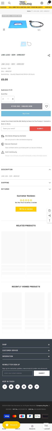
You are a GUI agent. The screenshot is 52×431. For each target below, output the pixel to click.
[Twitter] (36, 386)
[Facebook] (4, 386)
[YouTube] (30, 386)
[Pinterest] (17, 386)
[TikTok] (24, 386)
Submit (40, 129)
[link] (13, 269)
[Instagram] (11, 386)
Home (29, 11)
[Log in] (41, 3)
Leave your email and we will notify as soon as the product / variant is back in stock (26, 122)
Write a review (26, 209)
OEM (9, 68)
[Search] (9, 3)
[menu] (2, 3)
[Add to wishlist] (47, 106)
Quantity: (4, 94)
